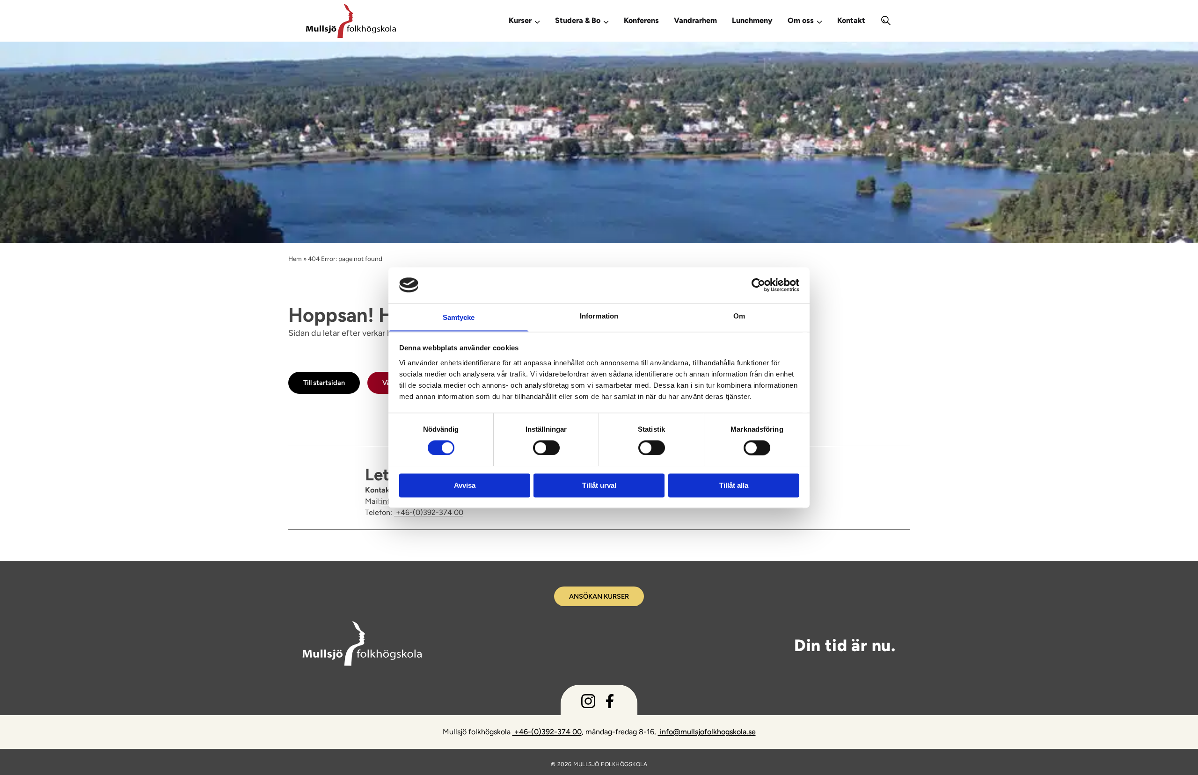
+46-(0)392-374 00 (428, 512)
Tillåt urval (599, 485)
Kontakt (851, 20)
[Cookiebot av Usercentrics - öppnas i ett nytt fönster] (758, 285)
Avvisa (464, 485)
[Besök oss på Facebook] (610, 703)
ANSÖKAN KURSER (599, 596)
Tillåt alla (733, 485)
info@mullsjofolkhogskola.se (707, 731)
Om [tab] (739, 316)
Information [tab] (599, 316)
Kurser (520, 20)
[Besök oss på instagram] (588, 703)
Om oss (801, 20)
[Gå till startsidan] (394, 21)
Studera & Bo (577, 20)
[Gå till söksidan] (886, 21)
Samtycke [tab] (459, 317)
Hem (295, 258)
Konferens (641, 20)
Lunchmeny (752, 20)
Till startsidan (324, 382)
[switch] (546, 447)
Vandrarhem (695, 20)
